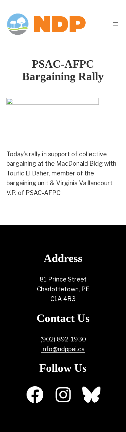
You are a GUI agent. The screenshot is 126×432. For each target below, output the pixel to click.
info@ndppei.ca (63, 349)
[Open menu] (116, 24)
